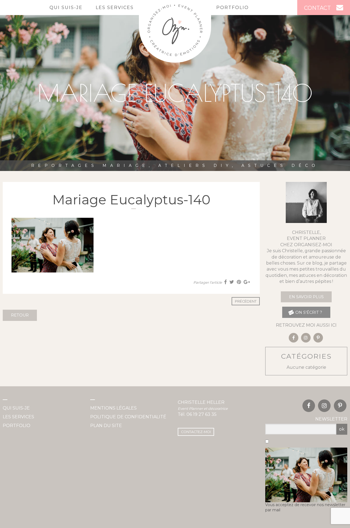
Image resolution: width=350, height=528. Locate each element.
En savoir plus (306, 296)
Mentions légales (113, 408)
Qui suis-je (66, 7)
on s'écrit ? (308, 312)
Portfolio (232, 7)
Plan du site (106, 425)
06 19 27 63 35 (201, 414)
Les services (115, 7)
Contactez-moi (196, 432)
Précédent (245, 301)
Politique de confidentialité (128, 416)
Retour (20, 315)
